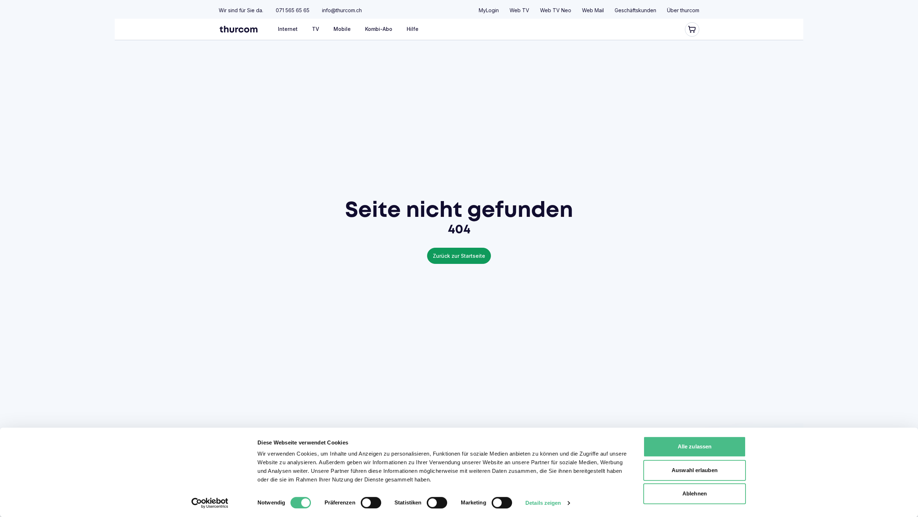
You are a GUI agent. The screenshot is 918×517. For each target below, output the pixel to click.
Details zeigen (543, 503)
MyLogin (489, 10)
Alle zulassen (694, 446)
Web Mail (593, 10)
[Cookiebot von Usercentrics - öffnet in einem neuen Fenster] (210, 503)
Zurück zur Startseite (459, 256)
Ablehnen (694, 493)
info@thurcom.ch (342, 10)
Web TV (519, 10)
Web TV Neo (555, 10)
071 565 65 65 (292, 10)
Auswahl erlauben (695, 470)
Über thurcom (683, 10)
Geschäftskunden (635, 10)
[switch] (371, 502)
